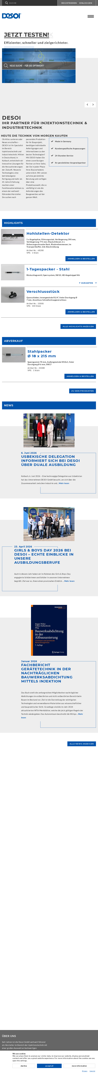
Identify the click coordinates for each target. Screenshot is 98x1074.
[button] (29, 3)
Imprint (92, 1071)
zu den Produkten (82, 391)
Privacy (84, 1071)
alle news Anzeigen (82, 744)
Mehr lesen (64, 483)
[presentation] (87, 105)
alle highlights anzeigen (78, 326)
